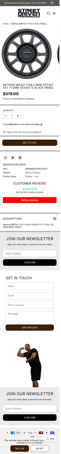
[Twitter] (12, 157)
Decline (19, 448)
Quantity (8, 110)
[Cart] (54, 13)
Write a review (29, 200)
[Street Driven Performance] (29, 13)
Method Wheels (32, 172)
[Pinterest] (20, 157)
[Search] (48, 13)
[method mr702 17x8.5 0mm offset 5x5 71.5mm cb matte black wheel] (26, 53)
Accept (40, 448)
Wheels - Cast (32, 176)
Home (6, 23)
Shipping (7, 98)
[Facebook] (5, 157)
